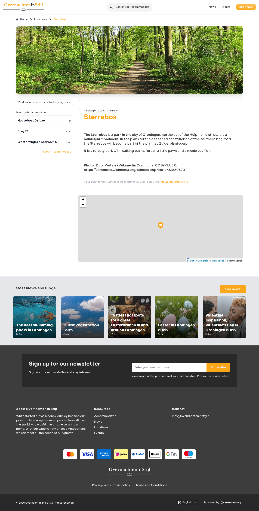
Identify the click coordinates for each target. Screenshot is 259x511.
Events (226, 6)
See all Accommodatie (57, 151)
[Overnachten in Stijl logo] (129, 471)
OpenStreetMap (220, 261)
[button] (83, 199)
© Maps (202, 261)
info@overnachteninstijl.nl (174, 182)
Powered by (212, 502)
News (212, 6)
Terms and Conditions (151, 485)
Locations (40, 19)
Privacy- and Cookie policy (111, 485)
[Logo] (23, 7)
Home (24, 19)
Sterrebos (59, 19)
